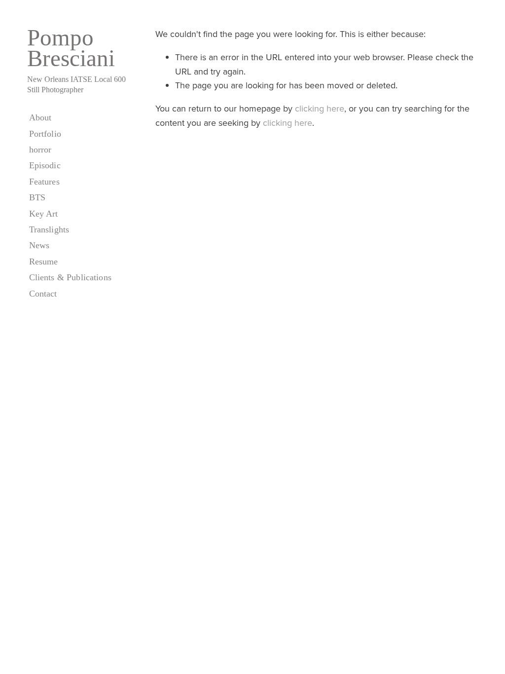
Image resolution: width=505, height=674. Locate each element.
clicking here (319, 108)
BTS (37, 197)
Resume (43, 261)
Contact (43, 294)
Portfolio (45, 134)
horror (40, 149)
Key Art (43, 214)
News (39, 245)
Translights (49, 229)
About (40, 117)
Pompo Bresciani (71, 48)
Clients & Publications (70, 277)
